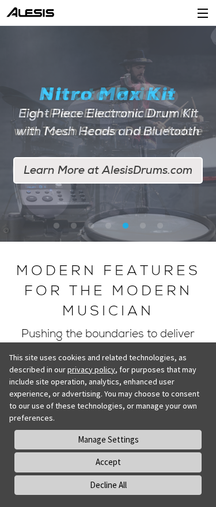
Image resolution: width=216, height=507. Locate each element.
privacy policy (91, 369)
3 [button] (91, 226)
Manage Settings (108, 439)
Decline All (108, 484)
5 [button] (125, 226)
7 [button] (160, 226)
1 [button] (56, 226)
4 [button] (108, 226)
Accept (108, 461)
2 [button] (73, 226)
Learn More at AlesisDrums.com (108, 170)
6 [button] (143, 226)
